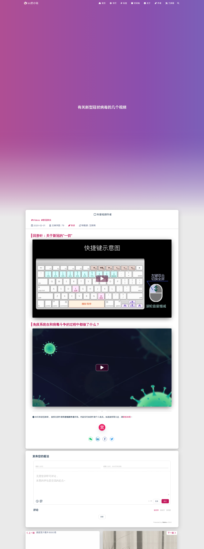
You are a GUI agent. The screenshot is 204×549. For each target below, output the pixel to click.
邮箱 (112, 466)
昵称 (39, 466)
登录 (156, 501)
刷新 (102, 517)
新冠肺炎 (47, 220)
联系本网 (127, 417)
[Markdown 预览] (41, 501)
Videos (36, 220)
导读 (73, 225)
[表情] (37, 501)
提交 (165, 501)
